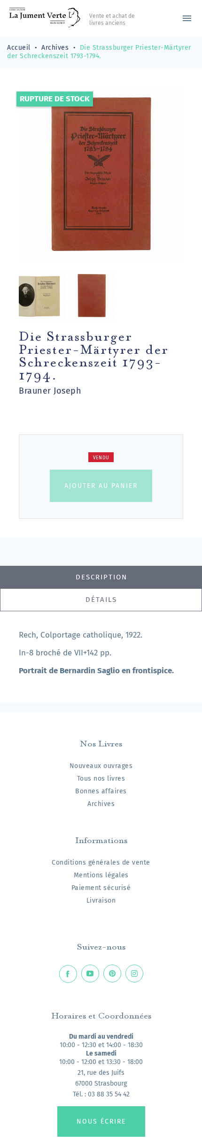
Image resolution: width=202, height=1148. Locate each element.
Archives (101, 804)
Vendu (101, 458)
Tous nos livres (101, 779)
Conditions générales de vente (101, 863)
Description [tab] (101, 577)
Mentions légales (101, 875)
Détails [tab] (101, 599)
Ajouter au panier (101, 486)
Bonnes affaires (101, 791)
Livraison (101, 901)
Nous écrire (101, 1121)
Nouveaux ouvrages (101, 766)
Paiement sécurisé (101, 888)
